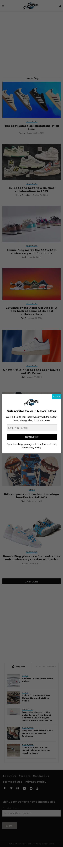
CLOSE (56, 396)
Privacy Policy (33, 447)
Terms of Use (49, 444)
